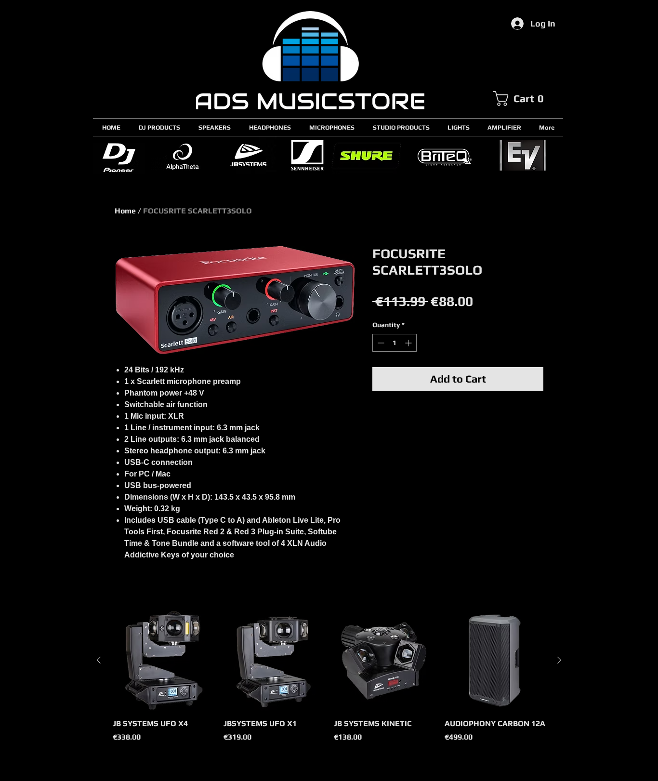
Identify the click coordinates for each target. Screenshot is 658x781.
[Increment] (409, 342)
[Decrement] (380, 342)
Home (125, 210)
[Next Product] (559, 660)
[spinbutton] (394, 342)
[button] (528, 98)
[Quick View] (163, 660)
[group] (329, 681)
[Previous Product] (99, 660)
